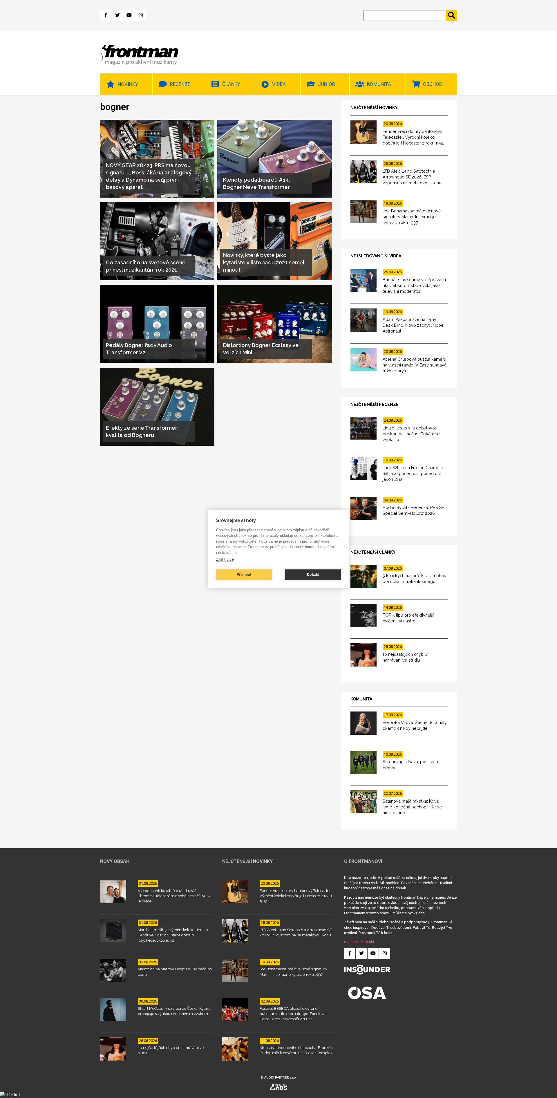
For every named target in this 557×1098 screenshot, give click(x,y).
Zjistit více (225, 559)
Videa (279, 84)
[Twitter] (117, 15)
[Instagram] (140, 15)
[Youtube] (129, 15)
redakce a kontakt (359, 942)
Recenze (180, 84)
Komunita (379, 84)
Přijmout (244, 575)
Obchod (432, 84)
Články (231, 84)
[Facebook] (105, 15)
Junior (326, 84)
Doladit (313, 575)
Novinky (128, 84)
